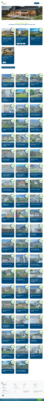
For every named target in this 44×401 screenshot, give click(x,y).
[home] (4, 3)
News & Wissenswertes (16, 388)
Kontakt (15, 391)
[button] (41, 3)
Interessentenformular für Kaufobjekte (8, 67)
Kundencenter (36, 3)
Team (34, 388)
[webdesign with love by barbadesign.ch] (32, 398)
